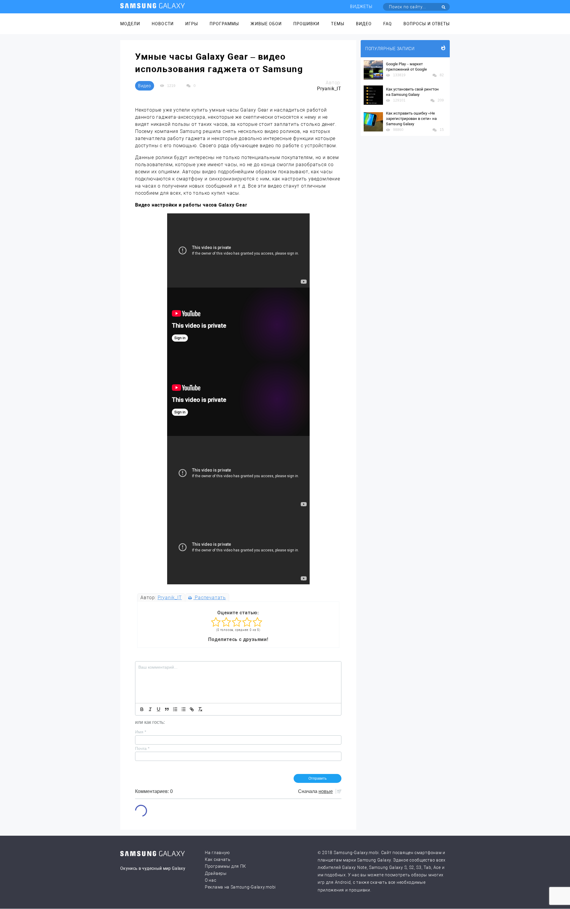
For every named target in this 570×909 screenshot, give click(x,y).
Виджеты (361, 6)
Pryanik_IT (170, 597)
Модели (130, 23)
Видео (364, 23)
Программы (224, 23)
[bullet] (183, 709)
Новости (162, 23)
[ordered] (175, 709)
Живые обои (266, 23)
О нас (210, 880)
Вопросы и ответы (426, 23)
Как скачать (218, 859)
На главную (217, 853)
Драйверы (216, 873)
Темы (337, 23)
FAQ (387, 23)
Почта (142, 748)
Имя (140, 731)
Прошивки (306, 23)
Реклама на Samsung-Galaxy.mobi (240, 887)
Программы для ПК (225, 866)
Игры (191, 23)
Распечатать (209, 597)
